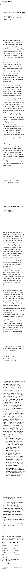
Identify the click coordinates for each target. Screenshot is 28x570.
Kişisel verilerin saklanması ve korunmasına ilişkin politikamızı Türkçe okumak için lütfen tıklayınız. (13, 539)
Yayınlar (4, 552)
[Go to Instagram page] (3, 542)
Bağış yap (16, 548)
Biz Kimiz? (4, 548)
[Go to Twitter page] (6, 542)
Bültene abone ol (18, 552)
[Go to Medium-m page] (17, 542)
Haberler (4, 554)
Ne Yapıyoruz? (5, 550)
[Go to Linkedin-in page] (14, 542)
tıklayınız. (17, 182)
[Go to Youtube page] (10, 542)
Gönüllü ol (16, 550)
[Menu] (25, 1)
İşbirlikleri (16, 554)
